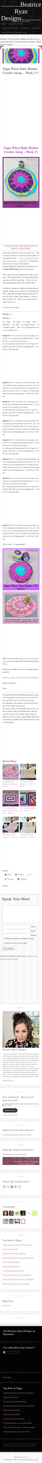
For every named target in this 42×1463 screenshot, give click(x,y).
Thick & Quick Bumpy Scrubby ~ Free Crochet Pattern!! (18, 1279)
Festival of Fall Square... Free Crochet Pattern (16, 1284)
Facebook (6, 677)
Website (33, 935)
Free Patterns (24, 28)
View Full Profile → (8, 1080)
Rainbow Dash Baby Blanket (11, 1266)
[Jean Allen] (17, 1213)
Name (33, 926)
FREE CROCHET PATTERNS (11, 1262)
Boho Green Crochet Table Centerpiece (14, 1253)
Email (33, 931)
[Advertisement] (21, 99)
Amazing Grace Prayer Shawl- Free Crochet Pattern (18, 1245)
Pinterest (36, 677)
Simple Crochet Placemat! (10, 1249)
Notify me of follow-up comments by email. (19, 938)
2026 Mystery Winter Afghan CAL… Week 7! (27, 835)
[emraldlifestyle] (11, 1213)
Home (3, 24)
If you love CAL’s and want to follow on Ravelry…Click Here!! (21, 246)
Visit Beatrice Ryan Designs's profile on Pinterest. (17, 1134)
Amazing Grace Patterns (9, 28)
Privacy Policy (7, 1377)
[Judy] (17, 1221)
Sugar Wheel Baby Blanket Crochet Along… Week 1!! (10, 784)
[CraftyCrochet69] (23, 1213)
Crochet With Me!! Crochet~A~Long (14, 32)
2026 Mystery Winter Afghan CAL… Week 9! (10, 835)
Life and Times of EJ (15, 24)
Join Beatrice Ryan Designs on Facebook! (19, 1332)
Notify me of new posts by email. (16, 943)
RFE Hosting (33, 1459)
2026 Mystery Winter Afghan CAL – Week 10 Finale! (27, 784)
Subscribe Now (10, 1110)
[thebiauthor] (5, 1221)
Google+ (19, 677)
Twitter (12, 677)
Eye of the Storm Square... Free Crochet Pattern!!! (17, 1275)
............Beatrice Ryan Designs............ (21, 11)
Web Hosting (22, 1459)
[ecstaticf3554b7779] (23, 1221)
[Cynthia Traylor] (5, 1213)
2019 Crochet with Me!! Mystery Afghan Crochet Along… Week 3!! (10, 810)
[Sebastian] (11, 1221)
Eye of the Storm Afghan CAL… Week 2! (27, 809)
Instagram (26, 677)
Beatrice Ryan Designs (14, 1049)
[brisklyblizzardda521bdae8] (34, 1213)
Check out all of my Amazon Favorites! (14, 1154)
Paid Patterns (36, 28)
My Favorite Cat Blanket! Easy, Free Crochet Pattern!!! (18, 1258)
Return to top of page (21, 1457)
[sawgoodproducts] (29, 1213)
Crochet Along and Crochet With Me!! (13, 1271)
